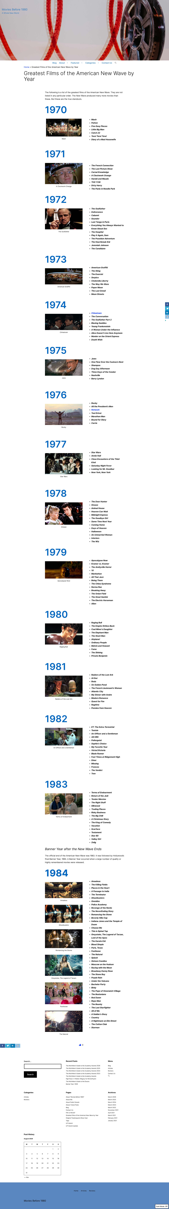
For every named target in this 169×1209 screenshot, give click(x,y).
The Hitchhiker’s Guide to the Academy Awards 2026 (83, 1065)
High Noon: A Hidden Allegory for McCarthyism (81, 1079)
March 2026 (112, 1097)
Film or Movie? (70, 1112)
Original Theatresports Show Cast (77, 1118)
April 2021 (111, 1112)
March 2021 (112, 1115)
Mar (27, 1177)
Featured (75, 63)
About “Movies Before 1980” (75, 1097)
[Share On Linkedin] (12, 1046)
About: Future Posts (72, 1105)
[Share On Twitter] (7, 1046)
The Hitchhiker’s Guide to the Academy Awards (81, 1076)
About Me (69, 1099)
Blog (54, 63)
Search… (27, 1061)
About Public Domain (72, 1102)
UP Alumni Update (72, 1126)
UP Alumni (69, 1123)
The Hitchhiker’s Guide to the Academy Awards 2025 (83, 1068)
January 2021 (112, 1120)
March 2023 (112, 1105)
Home (26, 67)
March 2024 (112, 1102)
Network (95, 410)
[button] (115, 62)
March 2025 (112, 1099)
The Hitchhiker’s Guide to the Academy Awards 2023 (83, 1073)
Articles (110, 1068)
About (62, 63)
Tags (67, 1120)
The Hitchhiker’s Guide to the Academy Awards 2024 (83, 1071)
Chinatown (96, 313)
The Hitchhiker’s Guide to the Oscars (77, 1081)
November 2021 (113, 1110)
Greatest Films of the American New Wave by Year (82, 1115)
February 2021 (112, 1118)
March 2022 (112, 1107)
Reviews (110, 1071)
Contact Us (107, 63)
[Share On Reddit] (17, 1046)
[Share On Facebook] (2, 1046)
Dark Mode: (160, 1206)
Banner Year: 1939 (72, 1084)
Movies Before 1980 (14, 9)
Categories (90, 63)
